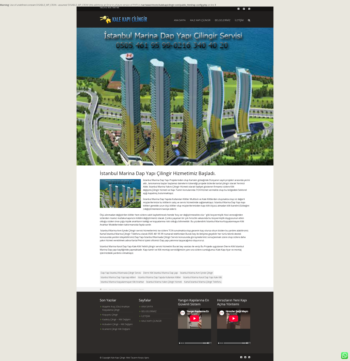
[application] (194, 326)
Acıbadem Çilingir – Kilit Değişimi (117, 324)
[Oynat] (180, 343)
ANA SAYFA (180, 20)
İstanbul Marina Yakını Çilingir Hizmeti (164, 281)
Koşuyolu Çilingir (110, 314)
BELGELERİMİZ (222, 20)
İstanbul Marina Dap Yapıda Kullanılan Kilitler (159, 277)
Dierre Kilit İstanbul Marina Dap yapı (160, 272)
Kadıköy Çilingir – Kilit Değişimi (116, 319)
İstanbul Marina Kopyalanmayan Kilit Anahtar (122, 281)
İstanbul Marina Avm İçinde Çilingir (196, 272)
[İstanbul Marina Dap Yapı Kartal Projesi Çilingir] (175, 96)
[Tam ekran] (210, 343)
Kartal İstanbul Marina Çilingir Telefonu (202, 281)
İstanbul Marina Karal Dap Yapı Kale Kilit (202, 277)
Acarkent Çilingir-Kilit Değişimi (116, 329)
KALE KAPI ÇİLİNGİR (200, 20)
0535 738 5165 (113, 7)
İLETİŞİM (239, 20)
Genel (105, 289)
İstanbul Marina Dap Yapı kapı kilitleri (118, 277)
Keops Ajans (143, 357)
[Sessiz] (208, 343)
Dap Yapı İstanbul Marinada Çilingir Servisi (121, 272)
